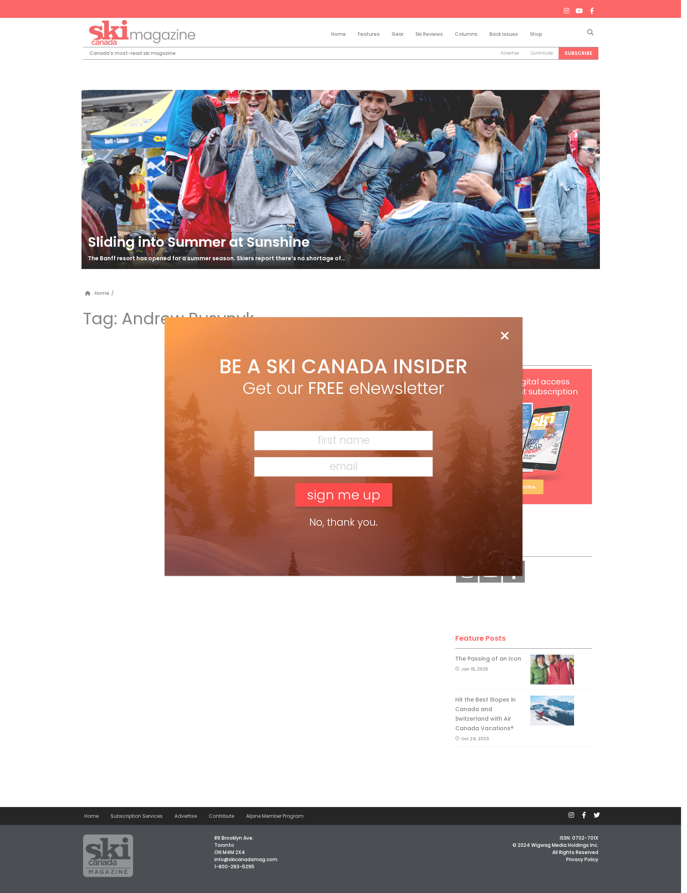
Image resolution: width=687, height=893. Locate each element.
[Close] (504, 336)
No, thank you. (343, 522)
